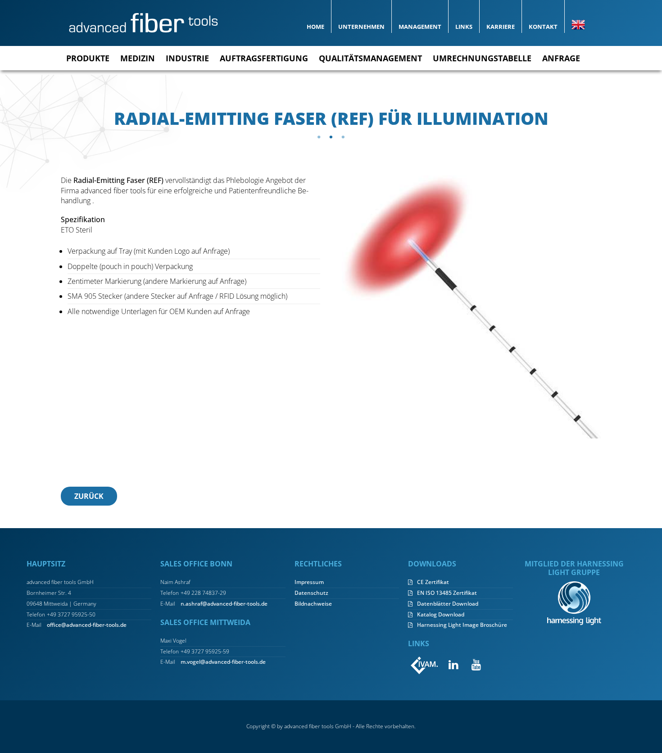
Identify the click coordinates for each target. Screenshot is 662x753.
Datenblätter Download (447, 603)
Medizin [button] (137, 58)
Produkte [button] (87, 58)
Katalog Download (440, 614)
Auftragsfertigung (264, 58)
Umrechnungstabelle (482, 58)
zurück (89, 496)
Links (463, 27)
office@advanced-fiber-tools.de (87, 625)
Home (315, 27)
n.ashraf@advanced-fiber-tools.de (224, 603)
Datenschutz (311, 593)
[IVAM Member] (424, 665)
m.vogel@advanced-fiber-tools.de (223, 662)
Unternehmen (361, 27)
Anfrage (561, 58)
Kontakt (543, 27)
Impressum (309, 582)
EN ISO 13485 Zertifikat (447, 593)
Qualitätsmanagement (370, 58)
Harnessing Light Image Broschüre (462, 625)
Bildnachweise (313, 603)
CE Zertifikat (433, 582)
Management (420, 27)
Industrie (187, 58)
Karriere (500, 27)
